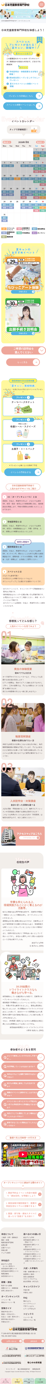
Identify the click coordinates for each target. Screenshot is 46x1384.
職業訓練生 (5, 1274)
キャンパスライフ (31, 1286)
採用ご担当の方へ (7, 1291)
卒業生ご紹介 (28, 1292)
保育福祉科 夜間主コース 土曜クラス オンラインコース (33, 1261)
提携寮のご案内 (28, 1274)
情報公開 (4, 1250)
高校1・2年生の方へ (8, 1314)
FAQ (25, 1297)
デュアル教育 (5, 1253)
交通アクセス (5, 1248)
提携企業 (4, 1245)
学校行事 (26, 1290)
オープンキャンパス (10, 1296)
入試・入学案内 (30, 1268)
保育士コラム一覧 (29, 1320)
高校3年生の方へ (7, 1312)
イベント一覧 (5, 1300)
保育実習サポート (7, 1276)
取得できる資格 (6, 1285)
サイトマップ (10, 1369)
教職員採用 (36, 1369)
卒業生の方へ (5, 1322)
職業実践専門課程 (7, 1242)
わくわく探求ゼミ (9, 1266)
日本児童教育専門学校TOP (9, 21)
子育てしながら (28, 1306)
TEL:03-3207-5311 (8, 1336)
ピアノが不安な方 (29, 1309)
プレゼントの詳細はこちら (20, 96)
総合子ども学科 (28, 1237)
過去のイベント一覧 (8, 1302)
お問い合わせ (11, 1341)
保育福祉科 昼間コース (9, 1269)
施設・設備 (5, 1240)
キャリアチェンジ (29, 1304)
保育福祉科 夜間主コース (10, 1271)
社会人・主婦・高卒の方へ (10, 1317)
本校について (7, 1234)
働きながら (27, 1301)
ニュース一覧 (28, 1317)
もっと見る (22, 362)
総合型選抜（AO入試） (31, 1281)
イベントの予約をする (20, 472)
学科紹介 (5, 1260)
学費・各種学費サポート (31, 1272)
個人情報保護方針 (24, 1369)
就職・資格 (6, 1282)
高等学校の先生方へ (8, 1319)
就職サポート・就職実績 (9, 1288)
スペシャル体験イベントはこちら (20, 106)
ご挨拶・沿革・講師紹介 (9, 1237)
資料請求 (33, 1341)
